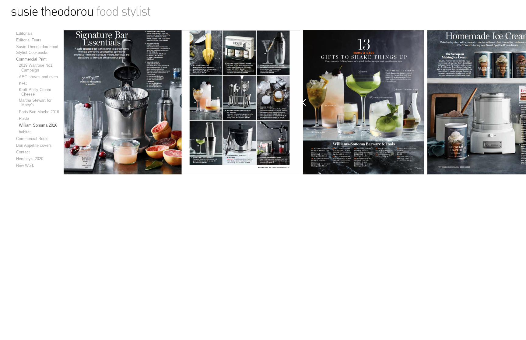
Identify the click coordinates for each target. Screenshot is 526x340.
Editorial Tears (28, 40)
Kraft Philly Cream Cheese (36, 91)
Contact (23, 152)
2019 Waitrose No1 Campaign (36, 67)
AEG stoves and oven (39, 77)
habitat (26, 132)
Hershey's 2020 (29, 158)
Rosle (25, 118)
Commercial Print (31, 59)
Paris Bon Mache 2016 (40, 112)
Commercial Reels (32, 138)
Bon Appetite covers (34, 145)
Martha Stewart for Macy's (36, 102)
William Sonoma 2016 (39, 125)
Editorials (24, 33)
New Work (25, 165)
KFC (24, 83)
